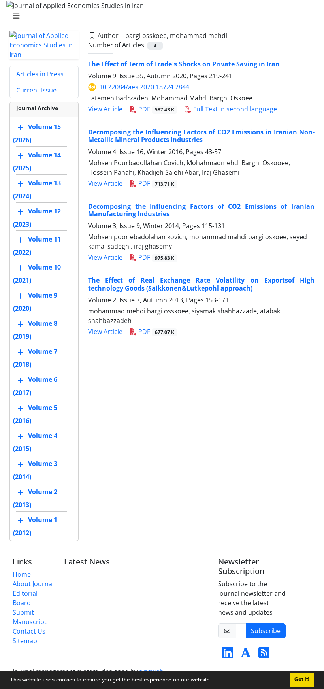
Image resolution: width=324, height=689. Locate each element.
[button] (214, 681)
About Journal (33, 584)
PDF (155, 109)
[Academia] (246, 655)
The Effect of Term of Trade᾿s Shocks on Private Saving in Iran (184, 64)
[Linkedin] (227, 655)
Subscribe (266, 631)
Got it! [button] (301, 679)
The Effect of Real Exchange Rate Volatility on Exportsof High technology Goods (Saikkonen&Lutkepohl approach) (201, 284)
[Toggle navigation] (159, 15)
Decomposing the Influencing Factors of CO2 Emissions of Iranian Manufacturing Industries (201, 210)
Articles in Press (40, 74)
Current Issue (36, 90)
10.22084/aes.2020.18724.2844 (144, 87)
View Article (105, 109)
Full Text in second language (234, 109)
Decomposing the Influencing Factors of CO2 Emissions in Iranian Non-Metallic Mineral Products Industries (201, 136)
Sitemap (25, 640)
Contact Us (29, 631)
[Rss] (263, 655)
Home (22, 574)
